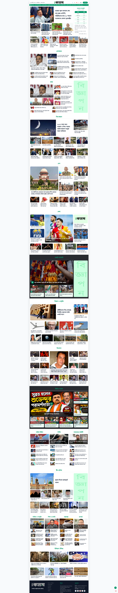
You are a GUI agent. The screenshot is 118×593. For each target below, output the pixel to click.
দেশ (36, 5)
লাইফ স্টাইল (74, 5)
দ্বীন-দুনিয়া (56, 5)
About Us (49, 587)
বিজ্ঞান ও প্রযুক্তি (47, 5)
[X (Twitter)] (75, 2)
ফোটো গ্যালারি (69, 5)
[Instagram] (79, 2)
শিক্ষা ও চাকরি (60, 5)
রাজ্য (33, 5)
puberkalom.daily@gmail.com (82, 585)
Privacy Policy (50, 584)
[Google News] (81, 2)
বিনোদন (52, 5)
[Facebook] (73, 2)
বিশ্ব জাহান (39, 5)
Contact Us (49, 589)
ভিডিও (65, 5)
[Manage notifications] (116, 591)
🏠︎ (30, 5)
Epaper (49, 590)
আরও (82, 5)
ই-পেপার (85, 2)
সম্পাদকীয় (78, 5)
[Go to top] (115, 588)
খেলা (43, 5)
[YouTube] (77, 2)
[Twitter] (78, 591)
